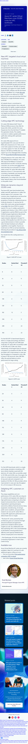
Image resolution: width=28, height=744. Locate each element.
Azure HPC (11, 41)
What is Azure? (3, 720)
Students (22, 729)
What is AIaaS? (16, 733)
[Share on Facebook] (8, 35)
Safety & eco (15, 741)
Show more (13, 51)
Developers (4, 46)
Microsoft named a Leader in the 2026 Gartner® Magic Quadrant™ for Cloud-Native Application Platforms (14, 642)
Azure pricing (6, 722)
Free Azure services (13, 722)
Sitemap (12, 740)
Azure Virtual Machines (16, 558)
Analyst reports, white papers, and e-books (14, 731)
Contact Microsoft (17, 740)
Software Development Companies (7, 728)
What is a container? (4, 735)
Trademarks (11, 741)
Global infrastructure (19, 720)
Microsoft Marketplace (18, 728)
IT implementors (5, 48)
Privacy (23, 740)
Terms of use (5, 741)
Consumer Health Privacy (5, 740)
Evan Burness (8, 24)
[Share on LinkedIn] (12, 35)
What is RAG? (11, 735)
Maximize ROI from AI (11, 724)
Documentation (6, 729)
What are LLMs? (22, 733)
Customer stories (24, 721)
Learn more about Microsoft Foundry (14, 705)
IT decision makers (13, 46)
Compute (4, 41)
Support (19, 725)
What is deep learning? (8, 733)
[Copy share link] (5, 35)
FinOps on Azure (3, 724)
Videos (24, 731)
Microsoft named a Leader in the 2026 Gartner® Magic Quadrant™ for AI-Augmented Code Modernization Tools (14, 666)
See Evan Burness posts (6, 586)
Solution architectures (12, 725)
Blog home (7, 8)
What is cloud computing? (5, 732)
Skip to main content (4, 0)
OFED (19, 165)
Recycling (21, 741)
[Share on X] (10, 35)
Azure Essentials (18, 721)
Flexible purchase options (22, 722)
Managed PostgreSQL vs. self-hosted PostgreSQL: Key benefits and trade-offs (13, 619)
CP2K (6, 206)
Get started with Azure (10, 720)
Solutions (18, 724)
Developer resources (16, 729)
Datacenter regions (4, 721)
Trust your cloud (11, 721)
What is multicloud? (15, 732)
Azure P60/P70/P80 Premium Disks (16, 154)
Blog (10, 729)
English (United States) (4, 736)
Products (2, 722)
